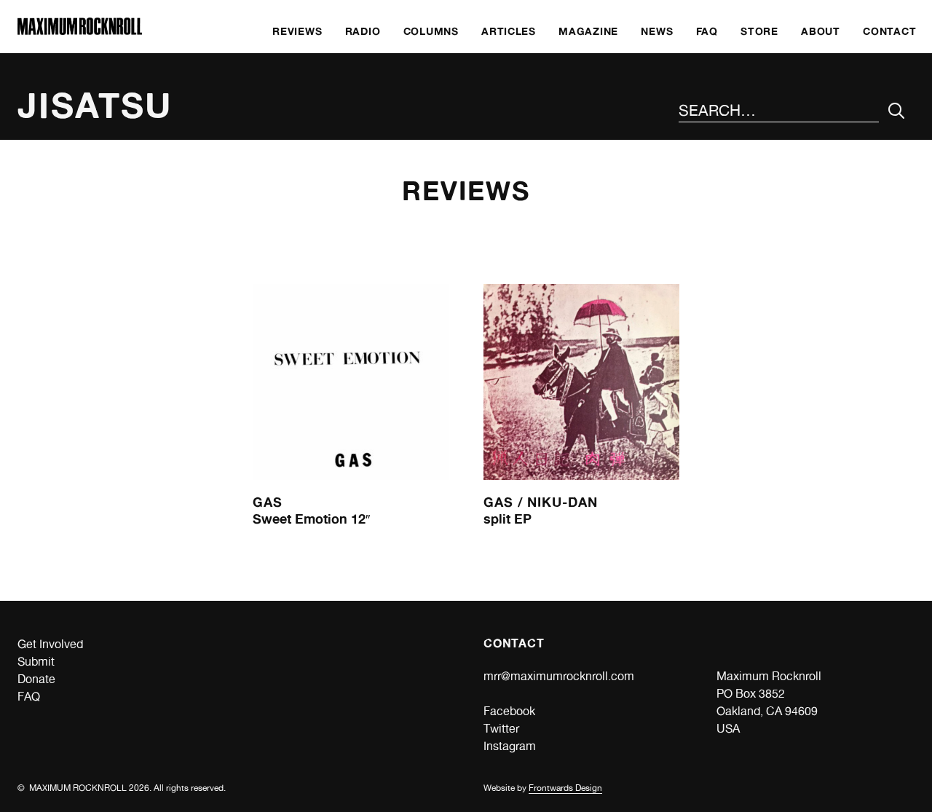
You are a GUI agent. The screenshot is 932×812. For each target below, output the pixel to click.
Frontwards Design (565, 788)
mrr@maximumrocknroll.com (558, 676)
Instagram (509, 746)
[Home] (79, 31)
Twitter (501, 729)
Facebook (509, 711)
